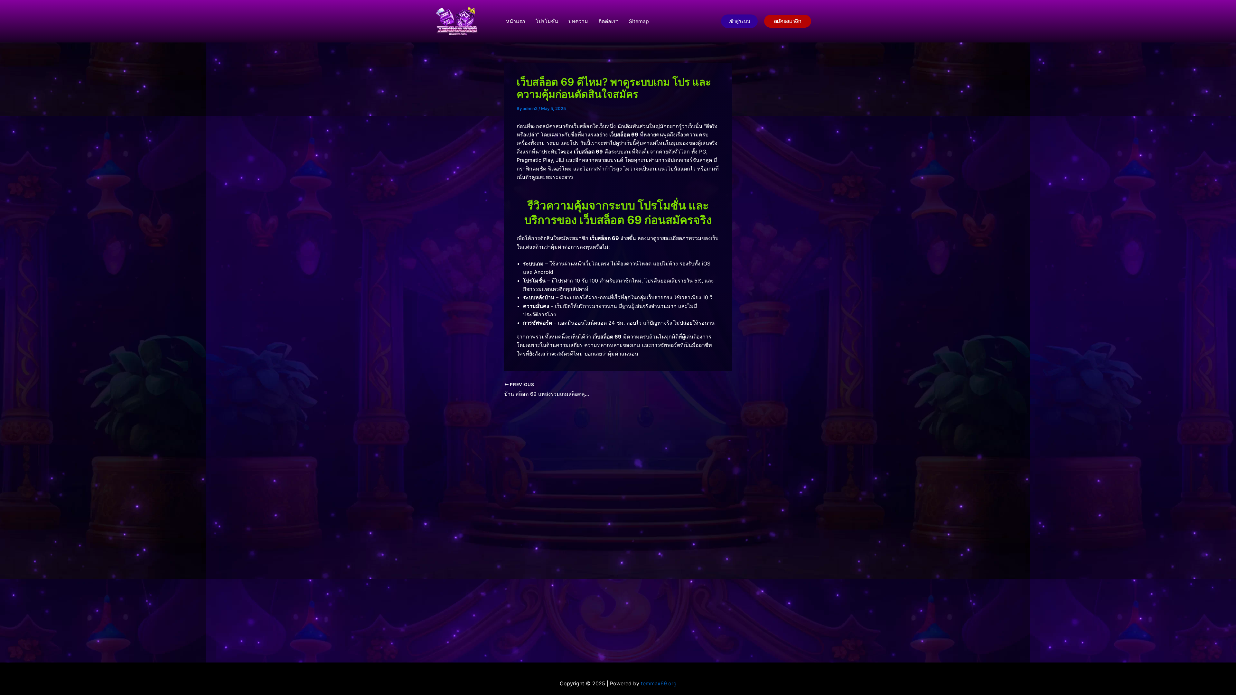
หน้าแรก (515, 21)
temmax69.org (659, 683)
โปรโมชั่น (547, 21)
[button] (787, 21)
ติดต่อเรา (608, 21)
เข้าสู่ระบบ (739, 21)
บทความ (578, 21)
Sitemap (639, 21)
